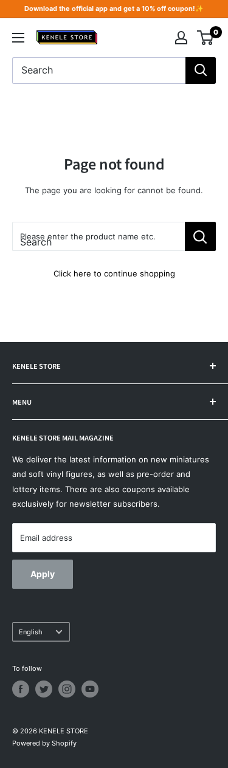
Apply (42, 574)
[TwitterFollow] (43, 689)
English (31, 632)
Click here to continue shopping (114, 273)
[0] (205, 37)
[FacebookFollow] (20, 689)
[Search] (200, 70)
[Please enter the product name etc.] (200, 236)
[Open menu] (18, 38)
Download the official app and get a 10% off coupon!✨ (114, 8)
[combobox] (98, 70)
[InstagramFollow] (66, 689)
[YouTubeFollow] (89, 689)
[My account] (181, 37)
